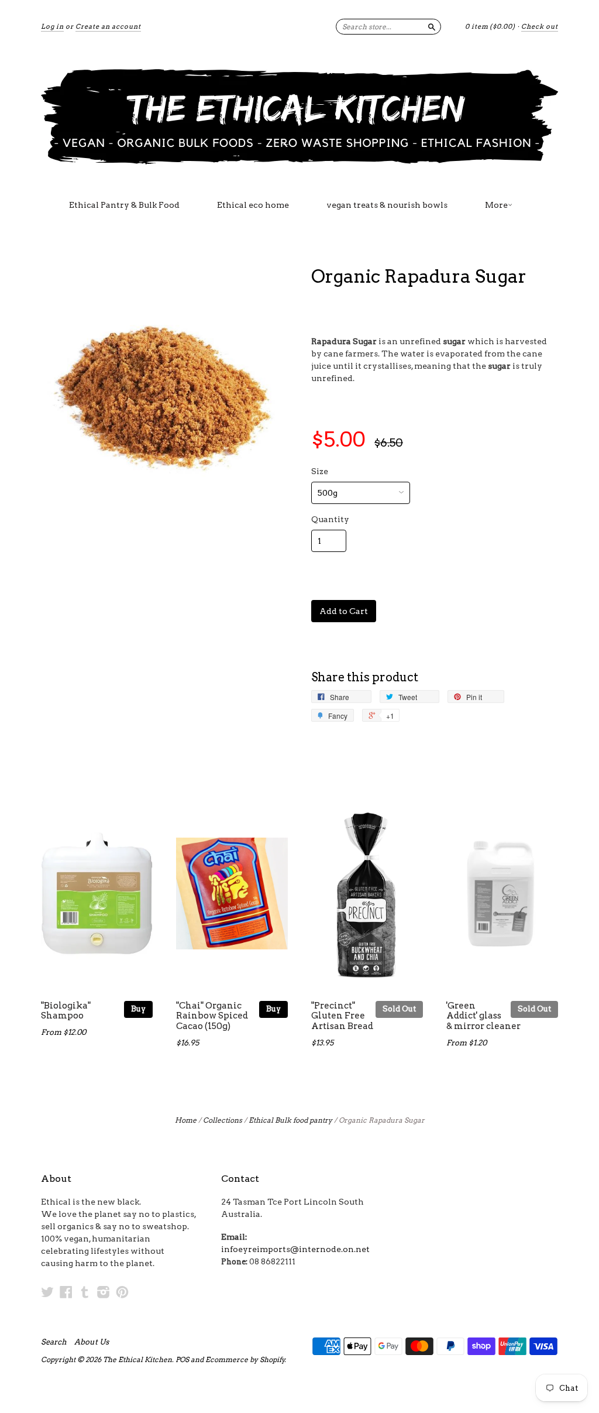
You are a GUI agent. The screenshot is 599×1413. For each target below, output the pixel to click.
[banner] (299, 115)
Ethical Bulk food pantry (290, 1120)
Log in (52, 26)
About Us (91, 1342)
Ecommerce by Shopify (245, 1359)
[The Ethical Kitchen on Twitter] (47, 1292)
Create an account (108, 26)
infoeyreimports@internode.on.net (295, 1249)
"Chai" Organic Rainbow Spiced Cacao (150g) (212, 1016)
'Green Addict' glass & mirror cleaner (483, 1016)
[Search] (431, 26)
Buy (138, 1008)
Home (186, 1120)
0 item (490, 26)
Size (319, 471)
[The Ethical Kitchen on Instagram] (103, 1292)
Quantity (330, 519)
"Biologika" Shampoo (66, 1010)
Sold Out (399, 1008)
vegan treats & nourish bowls (386, 205)
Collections (222, 1120)
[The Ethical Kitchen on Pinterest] (122, 1292)
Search (54, 1342)
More (496, 205)
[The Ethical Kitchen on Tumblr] (84, 1292)
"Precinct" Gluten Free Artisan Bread (342, 1016)
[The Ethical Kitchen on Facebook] (66, 1292)
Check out (539, 26)
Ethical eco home (253, 205)
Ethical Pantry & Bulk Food (124, 205)
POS (182, 1359)
